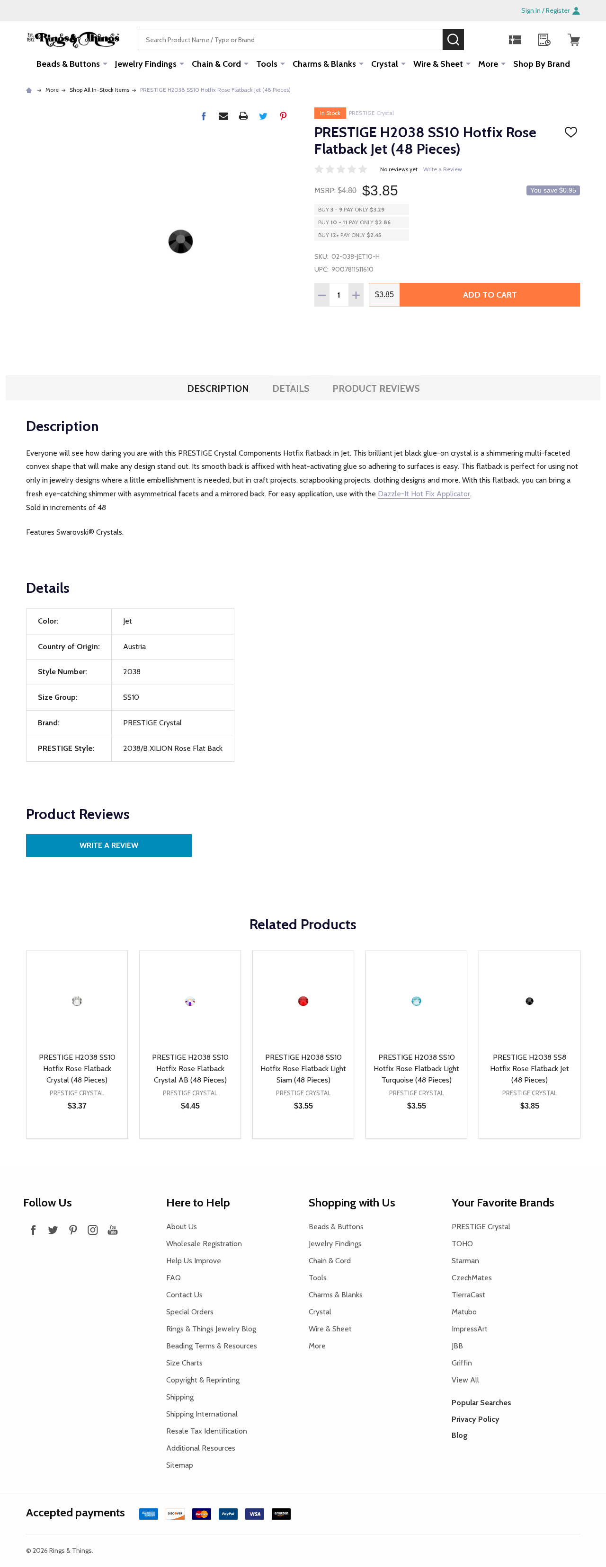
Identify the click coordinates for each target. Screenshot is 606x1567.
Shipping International (202, 1413)
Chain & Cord (216, 64)
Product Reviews (376, 388)
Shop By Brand (541, 64)
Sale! (478, 39)
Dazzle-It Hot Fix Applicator (424, 493)
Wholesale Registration (204, 1243)
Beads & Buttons (68, 64)
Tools (266, 64)
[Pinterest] (283, 115)
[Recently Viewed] (544, 40)
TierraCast (468, 1294)
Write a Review (442, 169)
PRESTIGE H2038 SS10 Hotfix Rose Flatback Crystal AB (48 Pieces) (190, 1068)
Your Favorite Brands (503, 1202)
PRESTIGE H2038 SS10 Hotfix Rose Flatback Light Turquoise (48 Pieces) (416, 1068)
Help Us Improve (193, 1260)
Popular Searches (481, 1402)
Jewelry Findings (146, 64)
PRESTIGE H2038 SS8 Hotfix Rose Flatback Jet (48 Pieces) (529, 1068)
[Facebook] (203, 115)
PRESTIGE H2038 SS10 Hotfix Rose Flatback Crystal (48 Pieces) (77, 1068)
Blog (460, 1435)
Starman (465, 1260)
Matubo (464, 1311)
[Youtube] (113, 1229)
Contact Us (184, 1294)
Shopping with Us (352, 1202)
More (488, 64)
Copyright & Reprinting (203, 1379)
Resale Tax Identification (206, 1430)
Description (218, 388)
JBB (457, 1345)
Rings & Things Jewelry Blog (211, 1328)
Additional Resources (200, 1448)
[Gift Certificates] (515, 40)
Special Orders (190, 1311)
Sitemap (179, 1465)
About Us (181, 1226)
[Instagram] (93, 1229)
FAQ (173, 1277)
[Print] (243, 115)
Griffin (462, 1362)
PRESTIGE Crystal (371, 112)
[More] (105, 63)
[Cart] (574, 40)
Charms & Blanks (324, 64)
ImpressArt (470, 1328)
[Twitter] (263, 115)
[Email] (223, 115)
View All (465, 1379)
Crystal (384, 64)
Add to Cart (490, 295)
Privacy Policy (475, 1419)
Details (291, 388)
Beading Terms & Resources (211, 1345)
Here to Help (198, 1202)
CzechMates (472, 1277)
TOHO (462, 1243)
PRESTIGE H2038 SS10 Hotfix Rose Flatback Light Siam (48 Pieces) (303, 1068)
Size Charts (184, 1362)
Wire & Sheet (438, 64)
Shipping (180, 1396)
